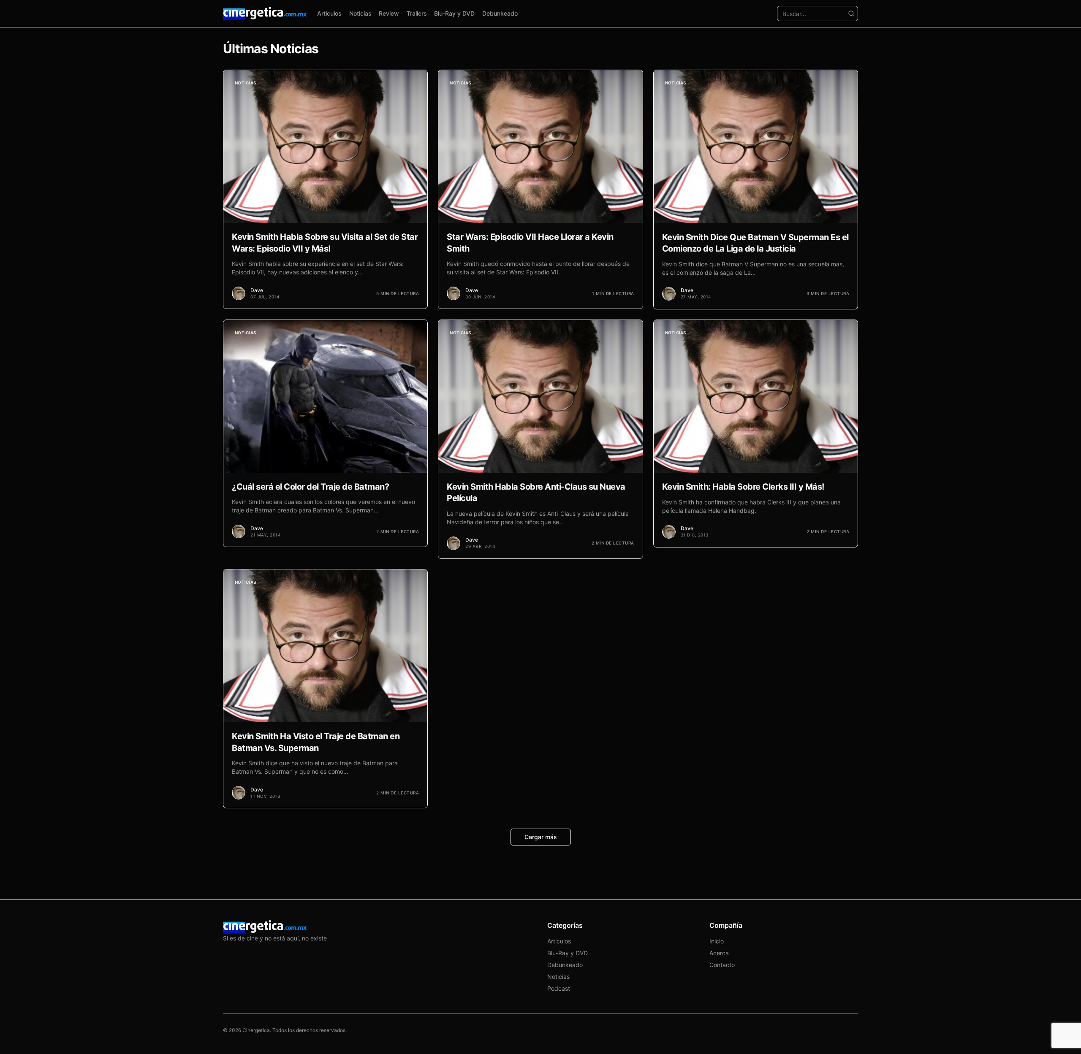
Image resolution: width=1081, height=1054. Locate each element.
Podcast (558, 988)
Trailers (417, 13)
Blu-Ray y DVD (454, 13)
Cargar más (540, 836)
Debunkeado (500, 13)
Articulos (329, 13)
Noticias (360, 13)
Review (389, 13)
